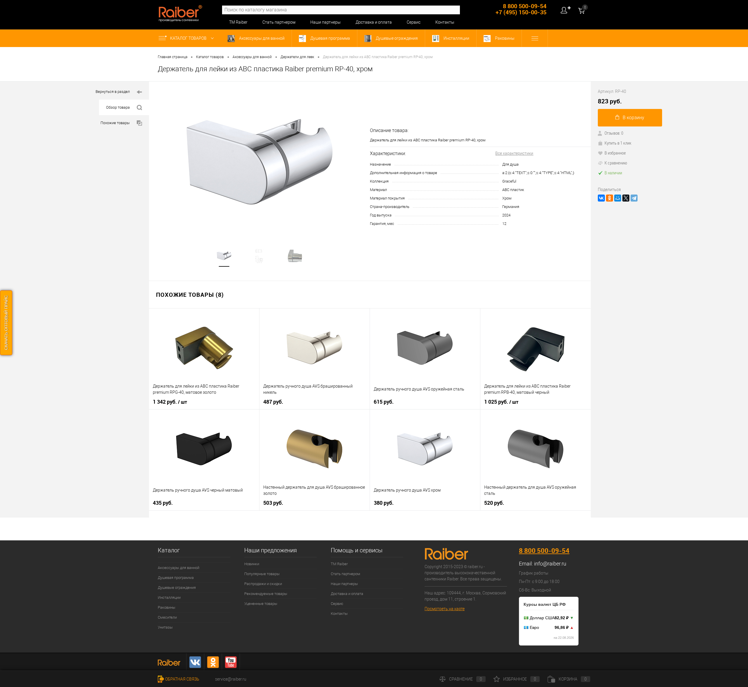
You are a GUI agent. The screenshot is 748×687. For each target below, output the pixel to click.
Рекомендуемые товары (265, 593)
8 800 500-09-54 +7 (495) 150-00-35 (521, 9)
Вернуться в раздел (113, 91)
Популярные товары (262, 574)
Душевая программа (329, 38)
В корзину (633, 117)
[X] (625, 198)
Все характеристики (514, 153)
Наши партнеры (325, 22)
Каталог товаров (188, 38)
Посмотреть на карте (445, 608)
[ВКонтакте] (601, 198)
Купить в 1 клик (618, 143)
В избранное (615, 153)
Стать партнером (278, 22)
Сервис (413, 22)
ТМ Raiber (238, 22)
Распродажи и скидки (263, 584)
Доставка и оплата (374, 22)
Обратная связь (182, 679)
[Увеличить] (259, 161)
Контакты (444, 22)
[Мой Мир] (617, 198)
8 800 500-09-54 (544, 550)
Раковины (504, 38)
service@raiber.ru (230, 679)
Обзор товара (118, 107)
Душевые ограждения (396, 38)
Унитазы (165, 627)
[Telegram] (634, 198)
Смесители (167, 617)
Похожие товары (115, 123)
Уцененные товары (260, 603)
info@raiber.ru (550, 564)
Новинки (251, 564)
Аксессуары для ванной (261, 38)
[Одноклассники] (609, 198)
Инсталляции (456, 38)
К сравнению (616, 163)
